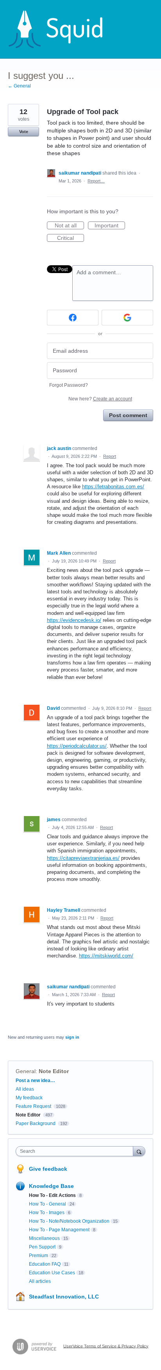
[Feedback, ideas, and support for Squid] (63, 29)
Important (110, 225)
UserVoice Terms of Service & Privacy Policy (105, 1345)
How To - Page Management (59, 1229)
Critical (70, 238)
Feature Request (33, 1106)
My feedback (29, 1097)
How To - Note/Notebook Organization (69, 1221)
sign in (72, 1037)
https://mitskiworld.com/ (106, 956)
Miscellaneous (44, 1238)
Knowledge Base (51, 1186)
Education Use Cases (52, 1272)
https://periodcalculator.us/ (77, 746)
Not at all (69, 225)
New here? (100, 399)
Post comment (128, 415)
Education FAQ (45, 1264)
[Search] (139, 1151)
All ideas (25, 1089)
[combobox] (76, 1151)
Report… (96, 181)
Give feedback (48, 1169)
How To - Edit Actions (52, 1195)
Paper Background (35, 1123)
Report (109, 456)
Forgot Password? (68, 385)
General (26, 1071)
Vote (23, 131)
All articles (40, 1281)
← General (19, 86)
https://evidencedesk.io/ (74, 620)
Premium (38, 1255)
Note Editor (54, 1071)
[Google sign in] (127, 317)
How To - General (47, 1204)
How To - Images (46, 1212)
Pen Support (42, 1247)
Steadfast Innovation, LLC (64, 1296)
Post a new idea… (35, 1080)
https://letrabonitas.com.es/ (113, 486)
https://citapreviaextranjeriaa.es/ (83, 858)
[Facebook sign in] (72, 317)
